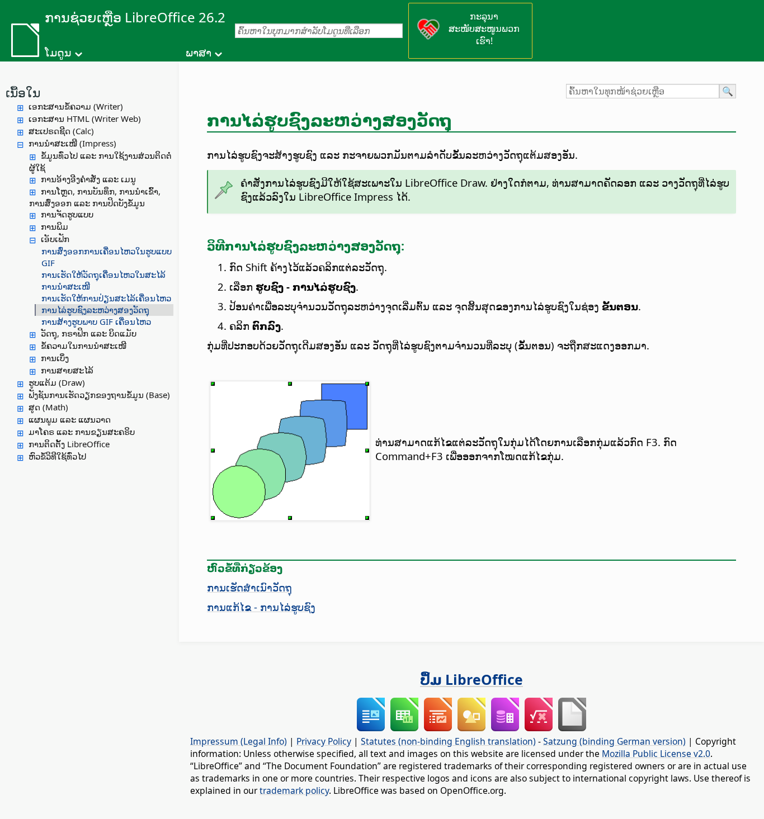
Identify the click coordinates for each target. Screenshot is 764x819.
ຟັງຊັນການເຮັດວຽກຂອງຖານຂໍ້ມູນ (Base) (99, 394)
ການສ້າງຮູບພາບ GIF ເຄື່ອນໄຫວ (96, 321)
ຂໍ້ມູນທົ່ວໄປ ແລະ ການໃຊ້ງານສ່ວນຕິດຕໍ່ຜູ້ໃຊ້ (100, 161)
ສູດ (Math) (48, 407)
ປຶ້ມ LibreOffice (471, 679)
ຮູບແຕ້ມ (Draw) (57, 382)
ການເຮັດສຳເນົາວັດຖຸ (249, 587)
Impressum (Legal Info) (238, 741)
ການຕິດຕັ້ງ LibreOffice (69, 443)
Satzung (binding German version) (614, 741)
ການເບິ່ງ (55, 357)
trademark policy (294, 790)
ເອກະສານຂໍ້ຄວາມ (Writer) (76, 106)
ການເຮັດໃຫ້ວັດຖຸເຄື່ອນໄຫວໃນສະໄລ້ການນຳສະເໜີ (103, 280)
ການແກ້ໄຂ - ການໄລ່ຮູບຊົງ (261, 607)
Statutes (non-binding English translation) (448, 741)
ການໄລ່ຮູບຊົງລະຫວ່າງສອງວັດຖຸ (95, 309)
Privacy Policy (323, 741)
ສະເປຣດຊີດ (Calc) (61, 130)
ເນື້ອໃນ (23, 92)
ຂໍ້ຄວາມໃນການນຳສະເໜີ (83, 345)
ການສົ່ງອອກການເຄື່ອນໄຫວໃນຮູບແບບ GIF (106, 256)
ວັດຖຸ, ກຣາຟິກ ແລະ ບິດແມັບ (88, 333)
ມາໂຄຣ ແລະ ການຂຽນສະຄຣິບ (82, 431)
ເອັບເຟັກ (55, 238)
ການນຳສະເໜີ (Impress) (72, 143)
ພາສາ (198, 52)
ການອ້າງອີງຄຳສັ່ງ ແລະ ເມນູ (88, 178)
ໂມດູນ (58, 52)
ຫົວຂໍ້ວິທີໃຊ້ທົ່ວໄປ (57, 456)
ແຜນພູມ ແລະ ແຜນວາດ (70, 419)
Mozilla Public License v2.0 (656, 753)
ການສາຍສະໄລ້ (67, 370)
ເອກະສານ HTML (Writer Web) (85, 118)
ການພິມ (54, 226)
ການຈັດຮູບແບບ (67, 214)
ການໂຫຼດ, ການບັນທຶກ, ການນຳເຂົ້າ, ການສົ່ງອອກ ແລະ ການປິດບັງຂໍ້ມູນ (95, 197)
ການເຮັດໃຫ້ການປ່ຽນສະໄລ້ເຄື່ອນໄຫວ (106, 298)
